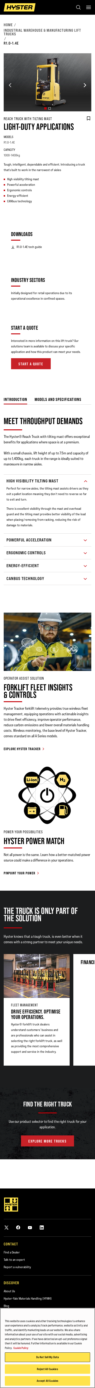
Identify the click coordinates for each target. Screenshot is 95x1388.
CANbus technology (25, 578)
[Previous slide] (10, 85)
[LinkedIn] (42, 1227)
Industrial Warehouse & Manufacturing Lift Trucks (42, 32)
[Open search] (78, 7)
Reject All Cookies (47, 1369)
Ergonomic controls (26, 552)
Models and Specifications (58, 399)
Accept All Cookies (47, 1380)
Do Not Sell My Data (47, 1357)
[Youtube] (30, 1227)
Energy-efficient (22, 565)
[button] (45, 108)
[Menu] (88, 7)
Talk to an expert (14, 1259)
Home (8, 25)
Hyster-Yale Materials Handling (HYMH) (28, 1298)
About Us (9, 1291)
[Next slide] (84, 85)
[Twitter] (6, 1227)
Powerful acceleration (29, 540)
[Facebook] (18, 1227)
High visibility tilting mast (32, 481)
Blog (6, 1306)
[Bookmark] (88, 118)
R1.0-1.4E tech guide (29, 247)
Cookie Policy (20, 1348)
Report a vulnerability (17, 1267)
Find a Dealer (12, 1252)
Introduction (15, 399)
